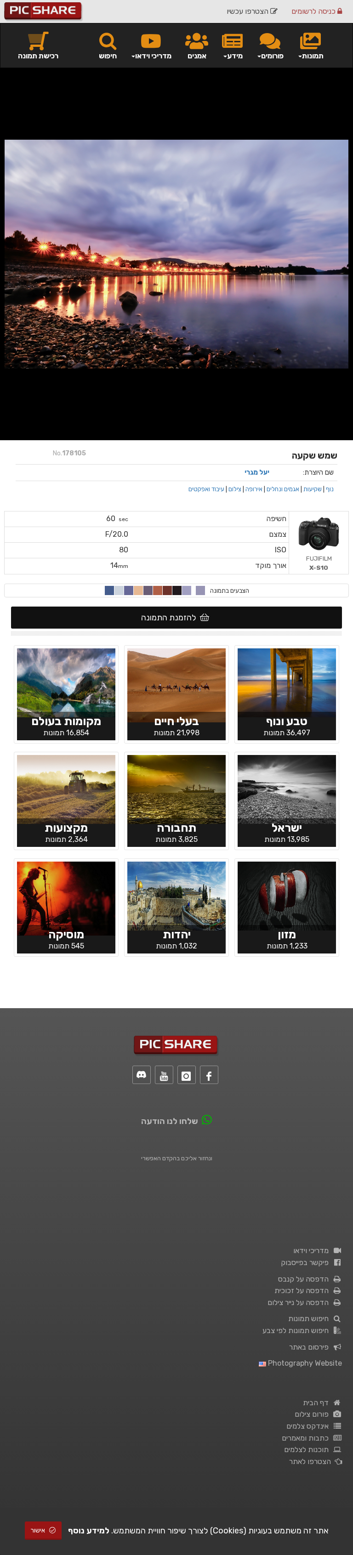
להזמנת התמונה (170, 618)
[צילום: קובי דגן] (287, 682)
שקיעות (312, 489)
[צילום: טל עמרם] (66, 682)
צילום (234, 489)
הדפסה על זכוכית (303, 1290)
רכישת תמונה (38, 55)
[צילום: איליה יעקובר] (287, 895)
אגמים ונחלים (283, 489)
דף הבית (317, 1402)
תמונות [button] (313, 55)
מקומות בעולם (66, 721)
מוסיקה (66, 934)
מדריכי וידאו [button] (153, 55)
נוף (330, 489)
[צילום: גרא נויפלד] (176, 789)
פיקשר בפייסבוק (306, 1262)
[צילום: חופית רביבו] (176, 684)
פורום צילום (313, 1414)
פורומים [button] (272, 55)
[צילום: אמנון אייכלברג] (287, 789)
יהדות (177, 934)
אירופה (253, 489)
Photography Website (304, 1363)
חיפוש (108, 55)
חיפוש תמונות (310, 1318)
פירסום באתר (310, 1347)
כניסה (314, 11)
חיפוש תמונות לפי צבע (297, 1330)
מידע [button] (235, 55)
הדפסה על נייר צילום (300, 1302)
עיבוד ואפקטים (206, 489)
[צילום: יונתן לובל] (176, 895)
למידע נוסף (88, 1531)
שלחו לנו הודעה (169, 1121)
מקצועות (66, 827)
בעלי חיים (176, 721)
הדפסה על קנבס (305, 1279)
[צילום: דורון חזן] (66, 789)
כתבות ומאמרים (307, 1438)
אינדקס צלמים (309, 1426)
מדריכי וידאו (312, 1250)
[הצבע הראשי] (200, 590)
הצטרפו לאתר (312, 1461)
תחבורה (176, 827)
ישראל (287, 827)
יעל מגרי (257, 472)
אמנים (197, 55)
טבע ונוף (286, 721)
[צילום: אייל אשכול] (66, 897)
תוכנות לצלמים (308, 1449)
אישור (38, 1530)
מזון (287, 934)
